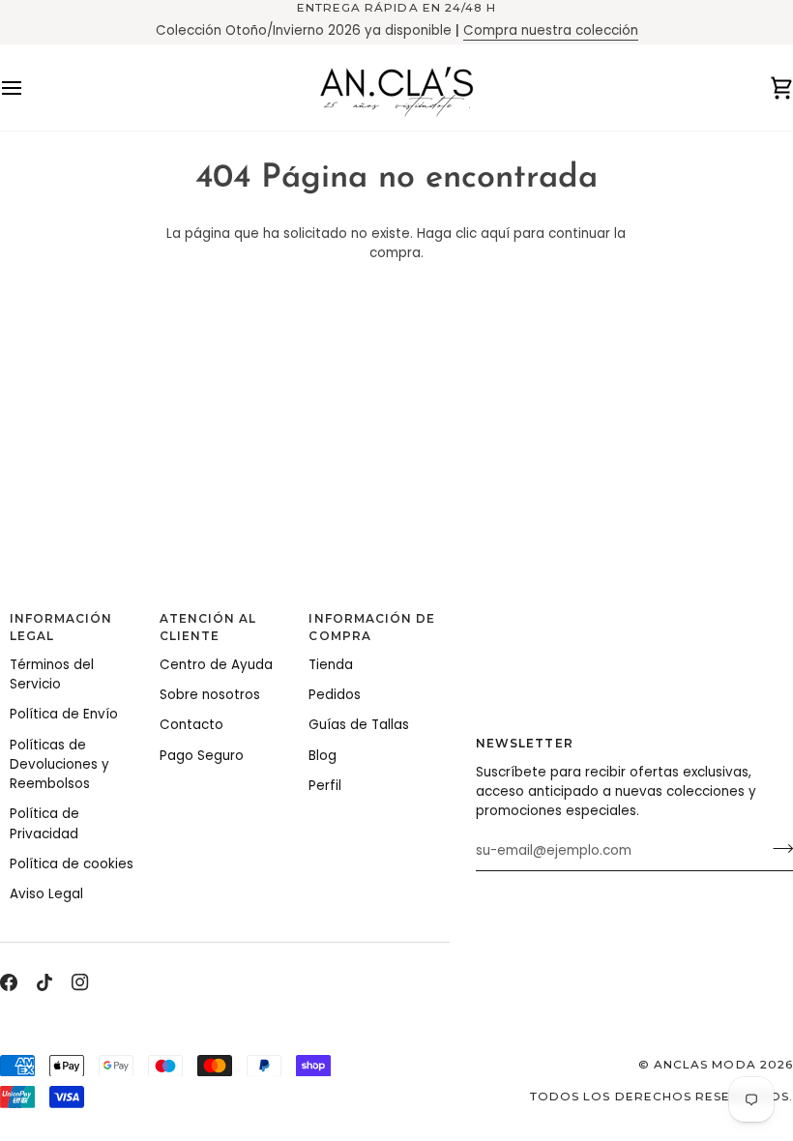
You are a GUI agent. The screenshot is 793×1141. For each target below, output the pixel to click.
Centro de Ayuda (216, 665)
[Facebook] (8, 982)
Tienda (330, 665)
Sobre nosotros (210, 695)
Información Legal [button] (61, 627)
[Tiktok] (44, 982)
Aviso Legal (46, 894)
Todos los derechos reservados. (661, 1096)
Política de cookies (71, 864)
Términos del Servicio (52, 674)
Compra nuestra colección (550, 30)
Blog (322, 755)
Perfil (324, 785)
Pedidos (334, 695)
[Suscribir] (777, 849)
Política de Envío (64, 714)
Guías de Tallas (358, 725)
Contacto (191, 725)
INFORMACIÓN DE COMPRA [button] (371, 627)
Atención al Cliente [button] (208, 627)
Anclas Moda (705, 1064)
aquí (495, 233)
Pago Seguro (202, 755)
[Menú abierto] (29, 87)
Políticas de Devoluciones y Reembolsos (59, 765)
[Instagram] (80, 982)
